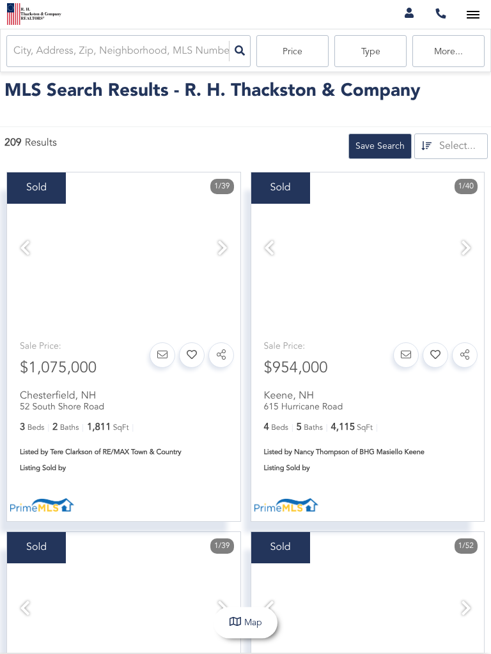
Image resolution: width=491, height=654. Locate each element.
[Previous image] (25, 250)
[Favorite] (192, 355)
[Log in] (408, 14)
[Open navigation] (472, 15)
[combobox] (14, 51)
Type (370, 51)
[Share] (221, 355)
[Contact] (162, 355)
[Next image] (222, 250)
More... (448, 51)
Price (292, 51)
